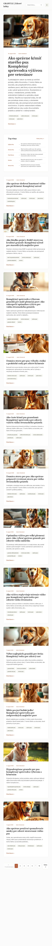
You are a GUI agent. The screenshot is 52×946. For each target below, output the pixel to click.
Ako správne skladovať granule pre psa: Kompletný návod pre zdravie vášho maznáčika (31, 144)
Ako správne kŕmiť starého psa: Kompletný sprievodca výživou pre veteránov (25, 66)
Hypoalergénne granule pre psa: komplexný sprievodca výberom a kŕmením (24, 772)
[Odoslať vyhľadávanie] (41, 5)
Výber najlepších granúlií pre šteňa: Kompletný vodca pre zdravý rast (24, 655)
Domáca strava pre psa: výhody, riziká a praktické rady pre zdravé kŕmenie (26, 362)
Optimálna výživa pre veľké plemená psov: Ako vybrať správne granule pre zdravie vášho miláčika (25, 538)
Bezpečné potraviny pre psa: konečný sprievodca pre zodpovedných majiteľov (31, 165)
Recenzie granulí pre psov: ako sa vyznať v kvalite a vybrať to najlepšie (31, 160)
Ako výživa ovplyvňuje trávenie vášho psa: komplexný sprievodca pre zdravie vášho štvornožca (26, 597)
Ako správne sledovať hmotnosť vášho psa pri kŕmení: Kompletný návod (25, 184)
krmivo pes (11, 149)
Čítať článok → (12, 124)
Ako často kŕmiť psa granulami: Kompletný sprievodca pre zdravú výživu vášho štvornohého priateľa (24, 420)
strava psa (11, 165)
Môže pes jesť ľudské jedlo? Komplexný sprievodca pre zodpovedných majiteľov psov (21, 713)
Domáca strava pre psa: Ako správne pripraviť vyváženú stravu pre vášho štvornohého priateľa (25, 479)
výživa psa (11, 144)
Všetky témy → (40, 138)
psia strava (11, 155)
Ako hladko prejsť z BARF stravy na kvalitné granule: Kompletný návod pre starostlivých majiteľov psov (24, 243)
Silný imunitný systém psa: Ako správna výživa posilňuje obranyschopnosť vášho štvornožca (31, 149)
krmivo (10, 160)
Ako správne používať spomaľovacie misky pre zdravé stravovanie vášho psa (24, 831)
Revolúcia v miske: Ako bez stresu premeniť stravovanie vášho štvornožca (32, 155)
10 (39, 866)
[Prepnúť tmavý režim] (47, 5)
